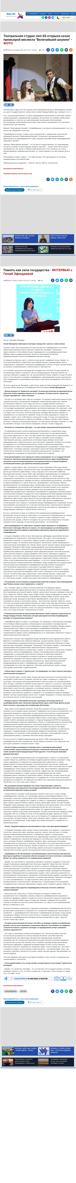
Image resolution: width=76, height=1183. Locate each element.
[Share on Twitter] (52, 50)
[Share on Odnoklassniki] (71, 50)
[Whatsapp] (42, 17)
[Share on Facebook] (48, 50)
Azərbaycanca (33, 13)
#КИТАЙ (23, 991)
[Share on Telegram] (57, 50)
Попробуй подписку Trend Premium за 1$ (17, 173)
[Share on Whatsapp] (62, 50)
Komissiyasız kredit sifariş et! (13, 168)
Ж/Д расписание (65, 14)
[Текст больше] (12, 105)
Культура (6, 50)
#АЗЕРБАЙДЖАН (10, 991)
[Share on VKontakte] (66, 50)
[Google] (35, 190)
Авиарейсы (56, 14)
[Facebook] (46, 17)
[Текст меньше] (5, 105)
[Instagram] (49, 17)
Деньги (73, 14)
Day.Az (68, 112)
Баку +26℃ (66, 17)
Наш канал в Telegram (15, 190)
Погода (50, 14)
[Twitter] (52, 17)
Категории (43, 14)
